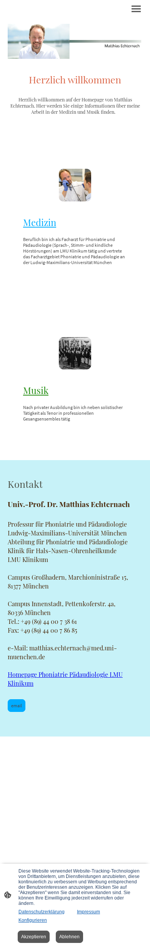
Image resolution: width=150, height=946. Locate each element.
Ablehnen (69, 936)
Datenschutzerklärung (41, 911)
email (16, 705)
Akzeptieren (33, 936)
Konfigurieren (32, 920)
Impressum (88, 911)
